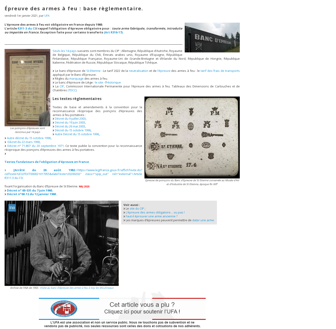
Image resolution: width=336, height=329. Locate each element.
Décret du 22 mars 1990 (24, 142)
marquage (76, 78)
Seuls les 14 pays (65, 51)
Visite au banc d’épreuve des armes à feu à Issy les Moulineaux (77, 287)
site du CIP (137, 208)
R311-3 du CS (27, 28)
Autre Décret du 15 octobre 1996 (77, 134)
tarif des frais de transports (220, 71)
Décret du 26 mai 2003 (70, 126)
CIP (62, 86)
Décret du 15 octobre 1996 (73, 130)
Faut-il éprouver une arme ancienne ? (152, 216)
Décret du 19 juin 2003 (70, 122)
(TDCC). (72, 90)
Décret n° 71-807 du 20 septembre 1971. (35, 146)
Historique (114, 82)
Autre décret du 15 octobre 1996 (29, 138)
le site (99, 82)
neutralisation (138, 71)
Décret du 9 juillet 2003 (70, 118)
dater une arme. (203, 220)
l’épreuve (164, 71)
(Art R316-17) (113, 32)
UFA (47, 16)
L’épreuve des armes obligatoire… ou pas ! (155, 212)
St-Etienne (93, 71)
